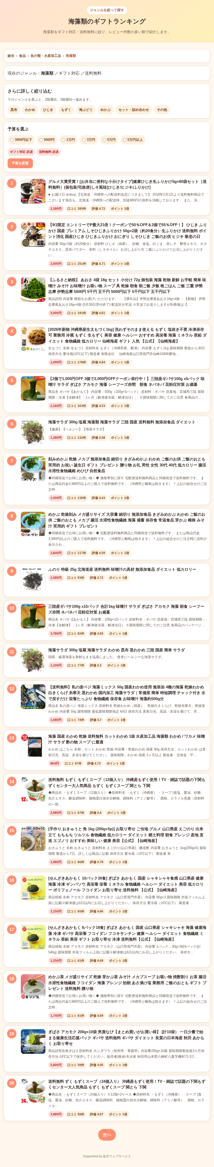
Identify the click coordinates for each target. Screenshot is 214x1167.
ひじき (48, 110)
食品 (22, 56)
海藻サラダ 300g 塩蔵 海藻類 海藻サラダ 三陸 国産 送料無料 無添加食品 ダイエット (121, 422)
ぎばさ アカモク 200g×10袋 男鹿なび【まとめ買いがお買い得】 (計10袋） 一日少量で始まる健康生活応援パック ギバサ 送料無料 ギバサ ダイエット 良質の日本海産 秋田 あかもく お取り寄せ (126, 1038)
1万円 (70, 140)
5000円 (49, 140)
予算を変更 (20, 163)
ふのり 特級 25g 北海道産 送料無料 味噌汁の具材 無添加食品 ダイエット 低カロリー (122, 569)
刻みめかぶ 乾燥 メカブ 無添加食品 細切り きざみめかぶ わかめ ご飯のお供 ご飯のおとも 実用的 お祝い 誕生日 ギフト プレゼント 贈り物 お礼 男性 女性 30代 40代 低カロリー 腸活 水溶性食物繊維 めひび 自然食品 (127, 465)
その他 (162, 110)
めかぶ (105, 110)
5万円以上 (135, 140)
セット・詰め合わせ (133, 110)
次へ (107, 1135)
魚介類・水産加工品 (46, 56)
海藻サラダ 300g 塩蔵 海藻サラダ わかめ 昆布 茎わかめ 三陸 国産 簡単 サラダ (116, 650)
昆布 (13, 110)
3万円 (91, 140)
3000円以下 (23, 140)
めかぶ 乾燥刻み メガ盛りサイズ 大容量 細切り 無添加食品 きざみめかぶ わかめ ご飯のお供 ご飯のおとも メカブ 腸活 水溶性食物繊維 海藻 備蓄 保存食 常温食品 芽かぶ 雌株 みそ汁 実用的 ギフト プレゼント (126, 520)
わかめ (30, 110)
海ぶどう (86, 110)
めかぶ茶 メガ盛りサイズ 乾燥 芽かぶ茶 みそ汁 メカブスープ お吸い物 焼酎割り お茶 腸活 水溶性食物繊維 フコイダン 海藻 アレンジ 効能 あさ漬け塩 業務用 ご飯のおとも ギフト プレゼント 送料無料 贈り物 (127, 982)
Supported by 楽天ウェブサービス (107, 1156)
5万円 (111, 140)
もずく (66, 110)
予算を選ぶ (18, 129)
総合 (11, 56)
